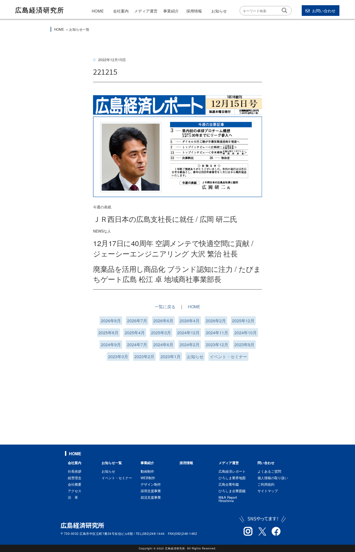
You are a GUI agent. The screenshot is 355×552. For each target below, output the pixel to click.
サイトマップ (268, 490)
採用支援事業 (151, 490)
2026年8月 (111, 321)
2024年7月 (137, 345)
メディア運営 (145, 11)
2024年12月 (188, 333)
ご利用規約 (266, 484)
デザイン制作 (151, 484)
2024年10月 (245, 333)
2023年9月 (244, 345)
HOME (98, 11)
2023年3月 (118, 357)
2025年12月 (243, 321)
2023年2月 (144, 357)
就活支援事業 (151, 497)
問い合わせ (266, 462)
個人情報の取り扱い (273, 477)
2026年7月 (137, 321)
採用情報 (194, 11)
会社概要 (74, 484)
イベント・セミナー (228, 357)
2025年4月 (135, 333)
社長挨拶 (74, 471)
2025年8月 (108, 333)
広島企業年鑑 (229, 484)
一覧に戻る (165, 307)
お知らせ (219, 11)
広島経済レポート (232, 471)
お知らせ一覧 (79, 29)
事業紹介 (171, 11)
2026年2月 (216, 321)
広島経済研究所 (39, 10)
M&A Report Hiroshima (228, 499)
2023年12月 (217, 345)
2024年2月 (190, 345)
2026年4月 (190, 321)
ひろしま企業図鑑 (232, 490)
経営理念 (74, 477)
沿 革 (73, 497)
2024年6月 (163, 345)
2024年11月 (217, 333)
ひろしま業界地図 (232, 477)
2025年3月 (161, 333)
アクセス (74, 490)
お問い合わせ (324, 10)
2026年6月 (163, 321)
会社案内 (121, 11)
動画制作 (147, 471)
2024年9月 (111, 345)
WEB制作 (148, 477)
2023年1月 (171, 357)
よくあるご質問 (269, 471)
